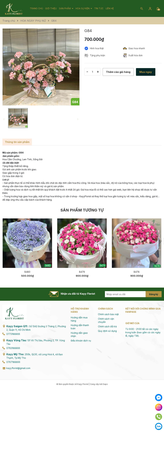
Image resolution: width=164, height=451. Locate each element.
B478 (136, 271)
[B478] (136, 243)
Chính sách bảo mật (108, 314)
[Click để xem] (41, 67)
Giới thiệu (51, 8)
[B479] (82, 243)
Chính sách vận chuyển (106, 320)
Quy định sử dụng (107, 331)
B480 (27, 271)
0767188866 (13, 362)
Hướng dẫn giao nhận (79, 334)
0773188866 (13, 334)
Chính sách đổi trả (107, 326)
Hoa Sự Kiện (83, 8)
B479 (82, 271)
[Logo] (13, 8)
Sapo (105, 384)
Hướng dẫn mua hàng (79, 319)
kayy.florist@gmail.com (18, 368)
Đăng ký (153, 294)
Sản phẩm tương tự (82, 210)
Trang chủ (36, 8)
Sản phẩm (65, 8)
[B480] (27, 243)
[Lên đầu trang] (158, 441)
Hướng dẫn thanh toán (80, 327)
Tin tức (98, 8)
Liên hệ (110, 8)
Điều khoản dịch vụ (81, 340)
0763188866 (13, 348)
